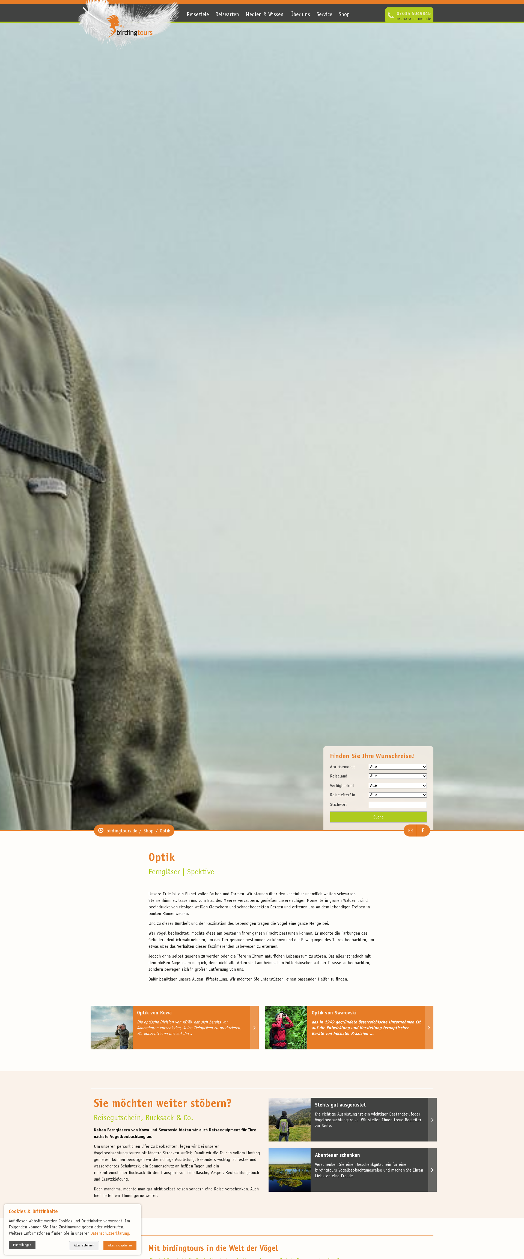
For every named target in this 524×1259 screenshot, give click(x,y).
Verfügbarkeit (342, 786)
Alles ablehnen (84, 1245)
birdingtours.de (121, 831)
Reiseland (338, 776)
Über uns (300, 15)
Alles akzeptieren (120, 1245)
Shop (344, 15)
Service (324, 15)
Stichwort (338, 805)
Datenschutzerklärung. (110, 1233)
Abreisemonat (342, 767)
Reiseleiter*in (342, 795)
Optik (165, 831)
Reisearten (227, 15)
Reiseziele (198, 15)
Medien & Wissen (265, 15)
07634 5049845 (414, 13)
